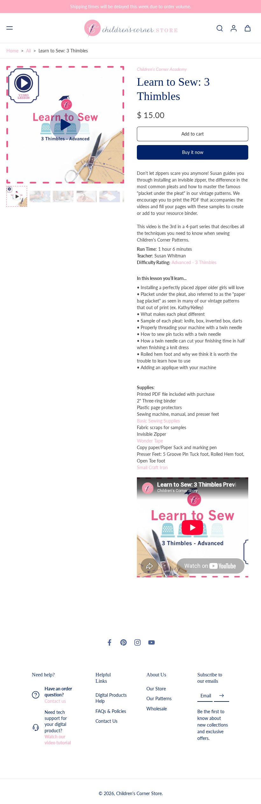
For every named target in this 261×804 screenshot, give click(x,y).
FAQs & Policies (110, 711)
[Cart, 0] (248, 28)
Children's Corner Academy (162, 69)
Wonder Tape (150, 440)
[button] (10, 28)
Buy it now (192, 152)
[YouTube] (152, 642)
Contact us (55, 700)
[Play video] (65, 125)
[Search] (220, 28)
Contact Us (106, 721)
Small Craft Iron (152, 467)
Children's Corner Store (139, 793)
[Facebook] (109, 642)
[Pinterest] (123, 642)
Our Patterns (159, 698)
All (28, 50)
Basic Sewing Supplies (158, 420)
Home (12, 50)
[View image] (16, 196)
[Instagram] (137, 642)
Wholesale (156, 708)
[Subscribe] (221, 695)
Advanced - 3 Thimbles (193, 262)
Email (206, 695)
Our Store (156, 688)
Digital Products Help (111, 698)
